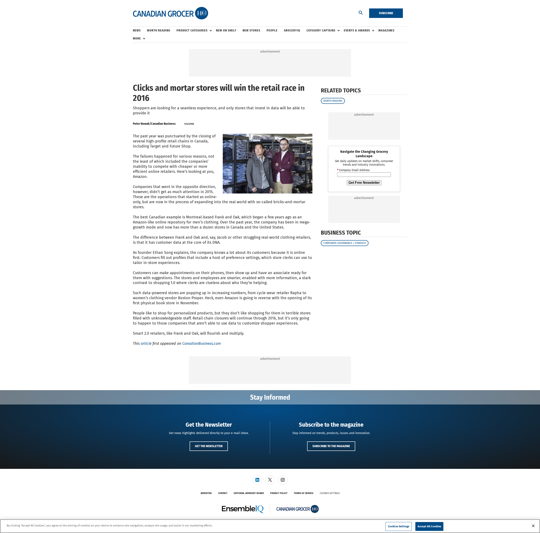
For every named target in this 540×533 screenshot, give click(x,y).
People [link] (272, 30)
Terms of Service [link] (303, 493)
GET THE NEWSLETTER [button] (209, 446)
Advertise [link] (206, 493)
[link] (257, 480)
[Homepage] (170, 13)
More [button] (137, 38)
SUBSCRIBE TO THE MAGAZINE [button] (331, 446)
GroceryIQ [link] (292, 30)
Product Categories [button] (192, 30)
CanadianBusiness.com (201, 343)
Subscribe (386, 13)
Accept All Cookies (429, 526)
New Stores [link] (251, 30)
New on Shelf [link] (226, 30)
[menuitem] (140, 31)
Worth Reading (332, 100)
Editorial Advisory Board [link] (249, 493)
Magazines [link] (386, 30)
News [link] (137, 30)
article (146, 343)
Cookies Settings (330, 493)
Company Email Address (353, 170)
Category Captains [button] (320, 30)
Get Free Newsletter (364, 182)
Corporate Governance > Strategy (344, 243)
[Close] (533, 525)
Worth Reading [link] (158, 30)
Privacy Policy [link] (279, 493)
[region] (270, 526)
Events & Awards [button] (357, 30)
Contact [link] (222, 493)
